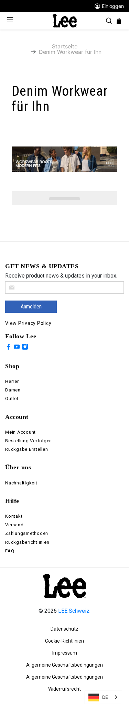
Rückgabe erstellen (26, 449)
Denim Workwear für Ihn (70, 52)
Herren (12, 381)
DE (105, 697)
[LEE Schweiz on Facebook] (8, 347)
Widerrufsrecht (64, 689)
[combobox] (103, 697)
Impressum (64, 653)
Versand (14, 524)
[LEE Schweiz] (65, 20)
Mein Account (20, 432)
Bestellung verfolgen (28, 440)
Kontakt (13, 516)
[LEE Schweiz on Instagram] (25, 347)
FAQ (9, 550)
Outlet (12, 398)
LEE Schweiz (73, 611)
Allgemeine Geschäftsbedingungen (64, 665)
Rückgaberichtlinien (27, 542)
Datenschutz (64, 629)
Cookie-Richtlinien (64, 641)
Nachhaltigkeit (21, 482)
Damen (13, 389)
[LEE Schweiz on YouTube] (16, 347)
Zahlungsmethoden (26, 533)
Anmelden (31, 306)
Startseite (64, 46)
